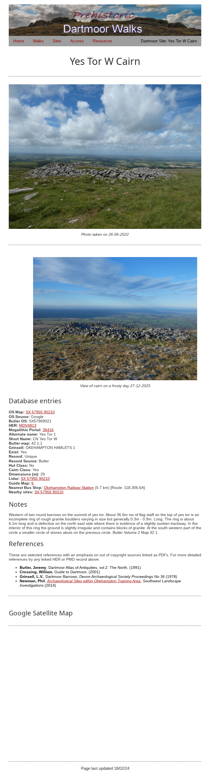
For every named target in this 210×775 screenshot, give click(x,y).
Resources (102, 41)
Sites (57, 41)
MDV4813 (27, 425)
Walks (38, 41)
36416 (48, 430)
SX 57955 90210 (40, 412)
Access (77, 41)
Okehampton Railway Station (69, 488)
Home (18, 41)
